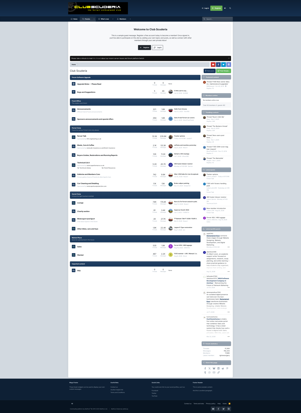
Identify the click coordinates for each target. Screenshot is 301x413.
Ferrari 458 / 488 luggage (183, 245)
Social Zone (76, 194)
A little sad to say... (180, 91)
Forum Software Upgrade (81, 77)
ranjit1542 (210, 233)
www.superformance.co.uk (95, 165)
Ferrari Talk (81, 136)
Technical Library (85, 168)
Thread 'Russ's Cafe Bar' (215, 117)
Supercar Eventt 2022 (181, 210)
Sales (79, 247)
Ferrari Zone (76, 128)
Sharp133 (187, 186)
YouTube (154, 396)
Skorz (185, 256)
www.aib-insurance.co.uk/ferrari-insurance (101, 148)
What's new (105, 19)
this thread (97, 58)
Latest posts (210, 170)
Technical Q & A (83, 163)
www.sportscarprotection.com (96, 186)
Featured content (212, 77)
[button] (94, 19)
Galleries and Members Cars (88, 174)
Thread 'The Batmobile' (215, 158)
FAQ (79, 270)
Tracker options (179, 136)
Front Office (76, 101)
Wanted (80, 255)
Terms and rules (199, 403)
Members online (212, 95)
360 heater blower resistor (183, 164)
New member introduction (216, 208)
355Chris (187, 248)
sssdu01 (189, 138)
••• (229, 247)
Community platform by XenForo (89, 409)
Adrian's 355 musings (181, 154)
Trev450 (186, 111)
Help (219, 403)
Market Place (77, 238)
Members (123, 19)
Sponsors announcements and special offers (95, 119)
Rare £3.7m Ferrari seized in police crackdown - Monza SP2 (194, 201)
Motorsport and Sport (86, 219)
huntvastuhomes (212, 317)
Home (75, 19)
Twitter (154, 393)
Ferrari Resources (109, 168)
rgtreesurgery (224, 355)
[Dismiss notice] (229, 58)
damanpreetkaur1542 (214, 292)
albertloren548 (211, 252)
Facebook (155, 390)
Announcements (84, 109)
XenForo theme (115, 409)
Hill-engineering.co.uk (94, 139)
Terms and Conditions (118, 392)
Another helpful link (117, 390)
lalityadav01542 (212, 276)
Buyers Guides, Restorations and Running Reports (97, 155)
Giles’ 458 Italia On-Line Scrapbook (186, 174)
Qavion (190, 166)
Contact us (114, 387)
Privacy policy (210, 403)
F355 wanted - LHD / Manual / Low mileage (189, 253)
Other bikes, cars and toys (87, 229)
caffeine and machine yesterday (185, 145)
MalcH (185, 147)
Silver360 (185, 156)
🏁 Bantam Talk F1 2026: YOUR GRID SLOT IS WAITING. (193, 218)
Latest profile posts (213, 229)
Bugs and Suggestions (86, 92)
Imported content (78, 264)
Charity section (83, 211)
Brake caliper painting (181, 183)
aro (184, 230)
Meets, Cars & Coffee (85, 145)
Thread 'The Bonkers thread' (217, 126)
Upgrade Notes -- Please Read (89, 84)
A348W (185, 93)
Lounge (80, 203)
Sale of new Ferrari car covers (184, 118)
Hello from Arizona (180, 109)
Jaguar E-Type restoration (183, 227)
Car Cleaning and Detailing (88, 183)
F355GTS (186, 212)
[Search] (230, 8)
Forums (87, 19)
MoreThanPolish (188, 120)
